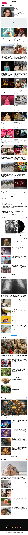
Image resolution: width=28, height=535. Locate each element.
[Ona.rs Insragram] (15, 530)
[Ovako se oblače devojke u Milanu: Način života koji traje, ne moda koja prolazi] (20, 66)
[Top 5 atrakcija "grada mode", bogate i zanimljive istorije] (7, 184)
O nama (6, 532)
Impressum (11, 532)
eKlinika (3, 277)
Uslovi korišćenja (14, 532)
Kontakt (22, 532)
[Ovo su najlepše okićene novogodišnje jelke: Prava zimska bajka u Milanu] (20, 116)
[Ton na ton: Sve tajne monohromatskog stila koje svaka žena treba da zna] (7, 133)
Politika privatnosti (18, 532)
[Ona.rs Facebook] (11, 530)
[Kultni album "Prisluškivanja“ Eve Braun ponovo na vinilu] (14, 226)
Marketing (9, 532)
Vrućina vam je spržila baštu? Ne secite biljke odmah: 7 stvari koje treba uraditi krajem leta (13, 201)
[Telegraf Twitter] (13, 530)
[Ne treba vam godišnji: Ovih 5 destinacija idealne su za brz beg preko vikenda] (7, 32)
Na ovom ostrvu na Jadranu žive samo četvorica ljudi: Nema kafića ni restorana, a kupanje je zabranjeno (14, 207)
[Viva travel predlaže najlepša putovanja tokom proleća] (20, 167)
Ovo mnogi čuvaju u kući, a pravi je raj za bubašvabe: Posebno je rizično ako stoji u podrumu (13, 204)
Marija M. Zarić (17, 14)
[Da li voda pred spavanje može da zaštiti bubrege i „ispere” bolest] (6, 303)
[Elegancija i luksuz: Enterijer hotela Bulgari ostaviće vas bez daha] (7, 150)
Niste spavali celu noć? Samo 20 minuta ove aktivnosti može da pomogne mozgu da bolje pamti (12, 212)
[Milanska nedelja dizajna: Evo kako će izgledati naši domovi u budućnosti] (20, 100)
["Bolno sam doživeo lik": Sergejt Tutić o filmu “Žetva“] (6, 260)
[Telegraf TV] (17, 530)
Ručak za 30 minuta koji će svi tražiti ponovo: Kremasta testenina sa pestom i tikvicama (13, 209)
